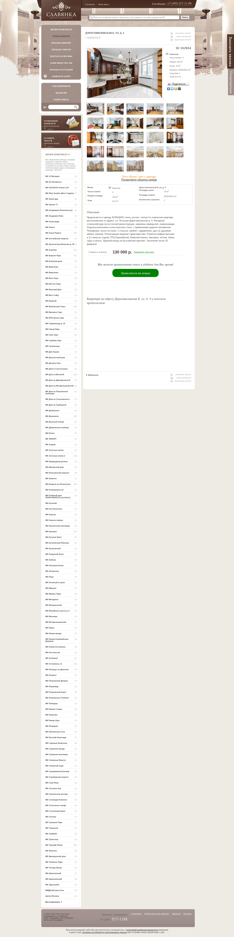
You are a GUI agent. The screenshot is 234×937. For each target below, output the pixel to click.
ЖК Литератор (52, 571)
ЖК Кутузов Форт (53, 537)
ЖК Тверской (51, 828)
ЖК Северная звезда (55, 749)
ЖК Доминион (52, 416)
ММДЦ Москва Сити (54, 890)
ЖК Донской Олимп (54, 422)
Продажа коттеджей (61, 69)
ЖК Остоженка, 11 (53, 664)
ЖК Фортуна (51, 851)
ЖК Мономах (51, 616)
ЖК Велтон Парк (53, 284)
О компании (90, 4)
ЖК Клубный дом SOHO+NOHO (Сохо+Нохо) (57, 496)
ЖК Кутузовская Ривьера (57, 543)
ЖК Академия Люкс (54, 216)
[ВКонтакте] (168, 88)
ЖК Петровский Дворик (56, 681)
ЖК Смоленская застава (56, 794)
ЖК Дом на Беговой (54, 374)
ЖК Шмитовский (53, 873)
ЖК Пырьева (51, 715)
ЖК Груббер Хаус (53, 340)
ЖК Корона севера (54, 520)
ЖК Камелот (51, 478)
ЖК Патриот (51, 675)
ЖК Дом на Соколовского (57, 399)
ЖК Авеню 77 (51, 205)
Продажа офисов (61, 49)
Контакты (187, 914)
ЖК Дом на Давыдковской (57, 380)
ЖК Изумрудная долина (56, 461)
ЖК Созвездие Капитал (56, 800)
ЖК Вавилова (51, 267)
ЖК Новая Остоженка (55, 647)
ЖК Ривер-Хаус (52, 720)
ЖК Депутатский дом (55, 357)
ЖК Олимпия (51, 658)
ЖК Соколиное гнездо (55, 805)
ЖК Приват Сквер (53, 709)
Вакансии (61, 92)
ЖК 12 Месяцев (52, 176)
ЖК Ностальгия (52, 652)
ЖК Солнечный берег (55, 811)
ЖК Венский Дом (53, 289)
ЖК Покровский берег (55, 692)
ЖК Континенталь (53, 509)
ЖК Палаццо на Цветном (57, 669)
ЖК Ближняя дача (53, 261)
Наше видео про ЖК (61, 63)
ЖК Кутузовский (53, 548)
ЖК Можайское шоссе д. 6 (57, 611)
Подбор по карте (61, 76)
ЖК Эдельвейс (52, 885)
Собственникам (61, 86)
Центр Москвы (52, 896)
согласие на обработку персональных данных (104, 932)
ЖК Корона (50, 514)
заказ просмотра (183, 36)
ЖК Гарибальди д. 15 (55, 323)
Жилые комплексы (61, 29)
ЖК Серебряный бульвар (57, 771)
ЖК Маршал (50, 588)
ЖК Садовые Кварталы (56, 743)
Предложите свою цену (144, 252)
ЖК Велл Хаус (51, 278)
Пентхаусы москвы (61, 56)
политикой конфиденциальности (142, 930)
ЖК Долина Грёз (53, 363)
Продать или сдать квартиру (156, 914)
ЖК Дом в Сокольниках (56, 369)
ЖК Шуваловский (53, 879)
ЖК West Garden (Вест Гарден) (59, 193)
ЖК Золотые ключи (54, 450)
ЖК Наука (49, 628)
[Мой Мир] (179, 88)
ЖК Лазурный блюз (54, 554)
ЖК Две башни (52, 352)
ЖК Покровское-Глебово (57, 698)
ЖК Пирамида (51, 686)
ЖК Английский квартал (56, 239)
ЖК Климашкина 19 (54, 490)
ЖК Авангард (51, 199)
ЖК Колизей (51, 503)
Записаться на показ (135, 273)
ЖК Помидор (51, 703)
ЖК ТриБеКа (51, 834)
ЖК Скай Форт (52, 783)
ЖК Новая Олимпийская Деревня (56, 640)
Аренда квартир (61, 36)
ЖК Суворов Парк (53, 822)
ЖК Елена (49, 433)
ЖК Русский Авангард (55, 737)
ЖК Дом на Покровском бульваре (56, 392)
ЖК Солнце (50, 817)
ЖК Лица (49, 577)
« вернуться (92, 37)
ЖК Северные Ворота (55, 760)
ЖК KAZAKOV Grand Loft (57, 188)
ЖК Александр (52, 222)
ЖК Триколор (51, 839)
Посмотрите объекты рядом (139, 179)
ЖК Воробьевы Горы (55, 306)
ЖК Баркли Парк (53, 256)
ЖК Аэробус (51, 250)
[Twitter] (172, 88)
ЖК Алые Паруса (53, 233)
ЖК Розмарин (51, 726)
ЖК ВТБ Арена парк (54, 318)
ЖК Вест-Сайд (52, 295)
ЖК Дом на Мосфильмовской (59, 386)
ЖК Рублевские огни (55, 732)
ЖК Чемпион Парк (54, 862)
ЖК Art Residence (53, 182)
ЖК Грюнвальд (52, 346)
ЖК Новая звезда (53, 633)
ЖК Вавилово (51, 272)
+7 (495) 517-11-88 (179, 3)
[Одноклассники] (176, 88)
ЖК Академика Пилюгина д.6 (58, 210)
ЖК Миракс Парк (53, 594)
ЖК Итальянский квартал (57, 473)
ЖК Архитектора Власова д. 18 (59, 244)
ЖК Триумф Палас (54, 845)
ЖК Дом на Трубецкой (55, 405)
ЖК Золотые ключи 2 (55, 456)
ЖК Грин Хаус (51, 335)
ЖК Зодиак (50, 444)
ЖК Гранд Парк (52, 329)
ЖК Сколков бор (53, 788)
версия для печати (183, 40)
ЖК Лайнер (50, 560)
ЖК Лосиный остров (55, 582)
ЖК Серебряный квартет (57, 777)
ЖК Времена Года (53, 312)
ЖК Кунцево (51, 531)
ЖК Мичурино (51, 599)
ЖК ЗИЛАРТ (51, 439)
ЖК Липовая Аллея (54, 565)
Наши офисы (103, 4)
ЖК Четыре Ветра (53, 868)
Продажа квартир (61, 43)
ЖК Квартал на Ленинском (57, 484)
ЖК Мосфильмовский (55, 622)
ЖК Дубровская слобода (57, 427)
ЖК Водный (51, 301)
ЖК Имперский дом (54, 467)
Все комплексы (52, 902)
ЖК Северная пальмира (56, 754)
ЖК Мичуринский (53, 605)
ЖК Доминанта (52, 410)
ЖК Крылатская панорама (57, 526)
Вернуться (93, 375)
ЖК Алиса (50, 227)
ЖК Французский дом (55, 856)
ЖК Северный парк (54, 766)
